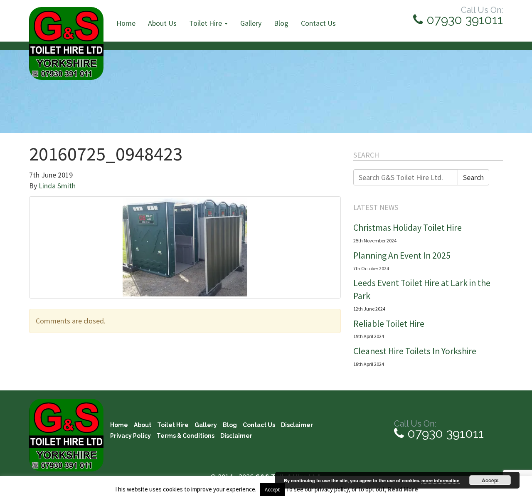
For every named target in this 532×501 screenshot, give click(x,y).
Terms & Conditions (185, 435)
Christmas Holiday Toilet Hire (407, 227)
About (142, 425)
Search (473, 177)
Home (125, 23)
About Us (162, 23)
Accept (490, 480)
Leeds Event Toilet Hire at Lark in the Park (421, 289)
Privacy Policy (130, 435)
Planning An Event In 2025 (402, 255)
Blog (281, 23)
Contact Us (318, 23)
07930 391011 (463, 19)
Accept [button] (272, 489)
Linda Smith (57, 185)
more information (440, 480)
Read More (403, 489)
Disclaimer (297, 425)
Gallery (250, 23)
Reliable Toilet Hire (388, 323)
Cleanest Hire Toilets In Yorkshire (414, 351)
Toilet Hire (206, 23)
